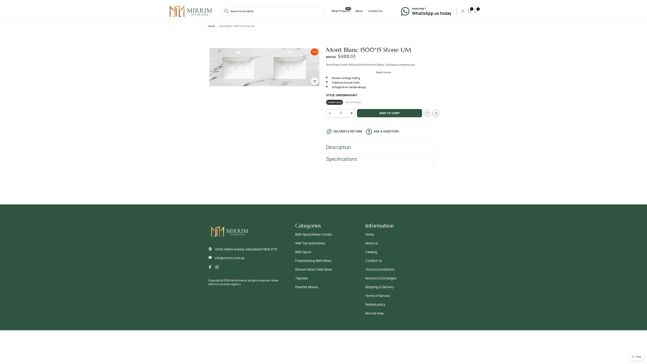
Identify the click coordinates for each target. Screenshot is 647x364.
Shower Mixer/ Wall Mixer (313, 269)
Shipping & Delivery (379, 287)
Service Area (374, 313)
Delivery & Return (348, 131)
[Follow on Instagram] (217, 267)
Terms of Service (377, 296)
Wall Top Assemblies (310, 243)
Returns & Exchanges (380, 278)
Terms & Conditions (379, 269)
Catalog (371, 252)
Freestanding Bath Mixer (313, 261)
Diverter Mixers (306, 287)
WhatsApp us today (432, 13)
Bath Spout (303, 252)
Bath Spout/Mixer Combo (313, 234)
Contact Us (373, 261)
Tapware (301, 278)
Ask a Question (386, 131)
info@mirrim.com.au (229, 258)
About (359, 11)
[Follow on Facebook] (210, 267)
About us (371, 243)
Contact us (375, 11)
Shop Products (340, 11)
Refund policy (375, 304)
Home (211, 26)
